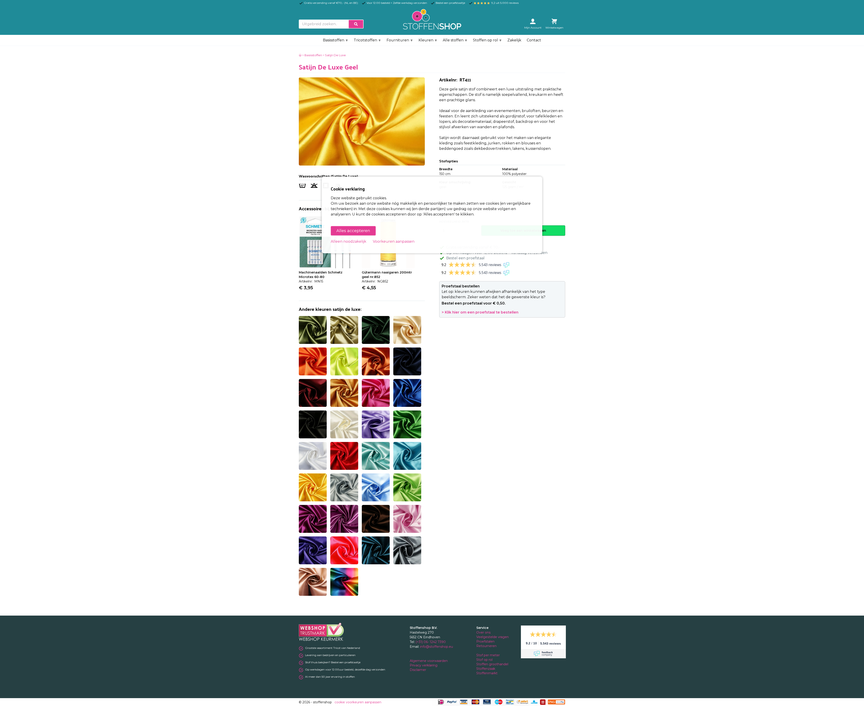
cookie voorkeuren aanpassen (358, 702)
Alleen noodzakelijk (348, 241)
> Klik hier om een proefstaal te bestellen (480, 312)
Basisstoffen (334, 40)
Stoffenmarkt (486, 673)
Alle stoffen (453, 40)
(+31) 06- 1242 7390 (431, 642)
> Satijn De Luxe (334, 55)
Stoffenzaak (486, 669)
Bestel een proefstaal (465, 258)
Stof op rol (484, 660)
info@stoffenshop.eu (436, 647)
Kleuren (426, 40)
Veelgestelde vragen (492, 637)
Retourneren (486, 646)
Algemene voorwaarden (429, 661)
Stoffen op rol (486, 40)
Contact (534, 40)
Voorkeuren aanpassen (393, 241)
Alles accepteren (353, 230)
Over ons (483, 632)
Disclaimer (418, 670)
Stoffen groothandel (492, 664)
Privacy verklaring (424, 665)
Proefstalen (485, 641)
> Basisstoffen (312, 55)
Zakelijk (514, 40)
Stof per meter (488, 655)
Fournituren (398, 40)
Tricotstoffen (366, 40)
